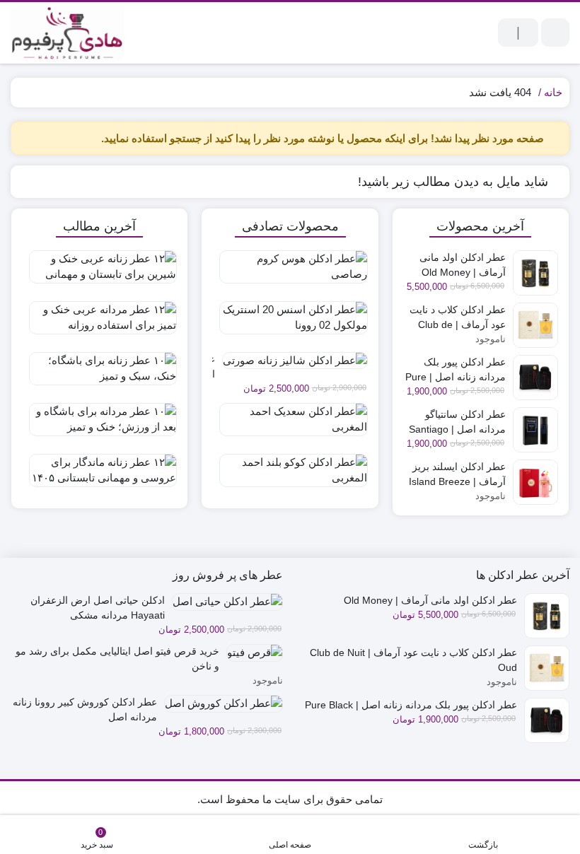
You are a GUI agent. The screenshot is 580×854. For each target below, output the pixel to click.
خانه (553, 92)
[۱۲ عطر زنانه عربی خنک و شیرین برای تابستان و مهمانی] (99, 272)
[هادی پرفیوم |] (67, 33)
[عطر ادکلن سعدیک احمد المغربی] (289, 425)
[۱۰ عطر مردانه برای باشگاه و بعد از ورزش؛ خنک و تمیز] (99, 425)
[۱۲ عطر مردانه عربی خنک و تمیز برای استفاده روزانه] (99, 323)
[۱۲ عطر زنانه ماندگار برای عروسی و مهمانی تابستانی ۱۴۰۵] (99, 476)
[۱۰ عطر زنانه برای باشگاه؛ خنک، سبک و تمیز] (99, 374)
